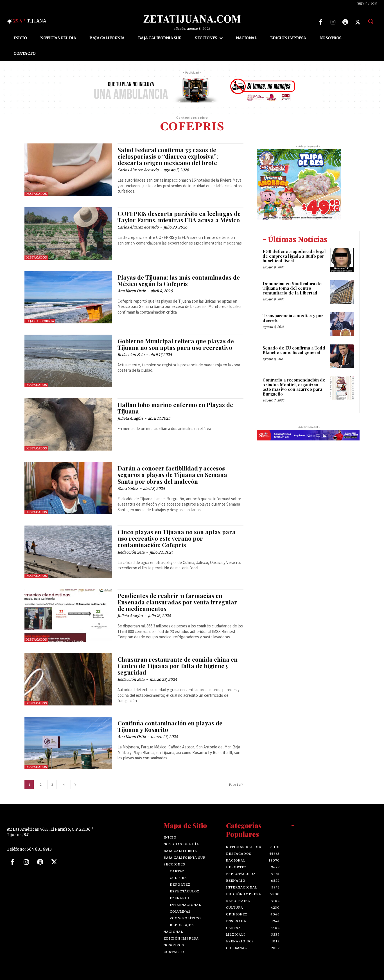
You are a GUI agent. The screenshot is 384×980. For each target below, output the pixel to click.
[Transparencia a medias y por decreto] (342, 324)
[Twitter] (357, 22)
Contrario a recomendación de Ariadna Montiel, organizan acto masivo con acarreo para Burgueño (294, 387)
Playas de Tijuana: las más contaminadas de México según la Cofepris (179, 280)
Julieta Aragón (130, 418)
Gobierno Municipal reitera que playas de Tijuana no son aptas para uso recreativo (176, 344)
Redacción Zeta (131, 354)
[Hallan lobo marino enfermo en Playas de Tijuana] (68, 424)
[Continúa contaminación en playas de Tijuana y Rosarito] (68, 743)
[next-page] (75, 784)
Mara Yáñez (128, 488)
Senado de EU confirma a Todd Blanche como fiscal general (294, 350)
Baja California (40, 321)
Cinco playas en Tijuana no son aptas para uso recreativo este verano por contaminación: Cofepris (177, 538)
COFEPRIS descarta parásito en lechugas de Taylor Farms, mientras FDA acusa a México (179, 216)
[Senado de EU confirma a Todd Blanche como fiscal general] (342, 356)
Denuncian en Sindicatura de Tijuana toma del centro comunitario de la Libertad (292, 288)
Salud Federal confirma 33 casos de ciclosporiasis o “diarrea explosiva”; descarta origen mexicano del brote (168, 156)
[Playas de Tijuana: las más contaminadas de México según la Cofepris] (68, 297)
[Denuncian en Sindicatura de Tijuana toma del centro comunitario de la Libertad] (342, 292)
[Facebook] (320, 22)
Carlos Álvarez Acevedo (138, 170)
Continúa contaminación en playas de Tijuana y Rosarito (170, 726)
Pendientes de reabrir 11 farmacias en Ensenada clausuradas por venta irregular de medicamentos (177, 601)
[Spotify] (345, 22)
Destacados (36, 194)
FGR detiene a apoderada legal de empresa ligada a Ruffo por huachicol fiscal (294, 255)
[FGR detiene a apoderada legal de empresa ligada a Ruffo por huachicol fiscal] (342, 260)
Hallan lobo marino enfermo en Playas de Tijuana (175, 408)
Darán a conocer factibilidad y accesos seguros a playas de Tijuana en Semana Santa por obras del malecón (172, 474)
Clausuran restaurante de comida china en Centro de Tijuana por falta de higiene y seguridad (178, 665)
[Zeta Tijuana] (192, 19)
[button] (370, 21)
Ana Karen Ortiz (132, 291)
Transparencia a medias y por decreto (293, 318)
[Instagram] (333, 22)
